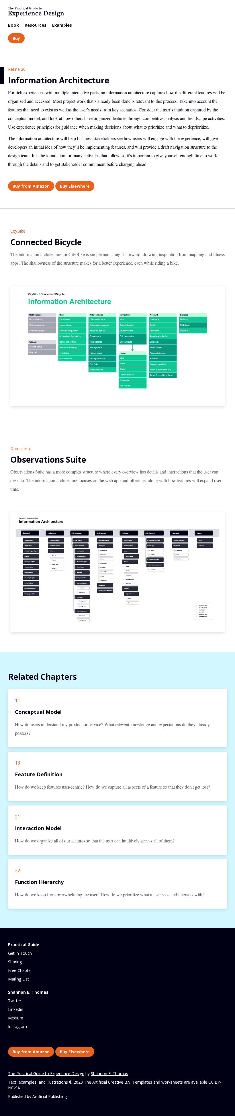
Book (13, 25)
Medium (15, 1018)
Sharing (15, 961)
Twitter (14, 1000)
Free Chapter (20, 970)
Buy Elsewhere (75, 186)
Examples (62, 25)
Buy (16, 38)
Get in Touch (20, 953)
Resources (35, 25)
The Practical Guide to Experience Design (46, 1073)
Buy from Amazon (31, 186)
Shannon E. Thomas (109, 1073)
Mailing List (18, 979)
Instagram (17, 1026)
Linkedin (15, 1009)
